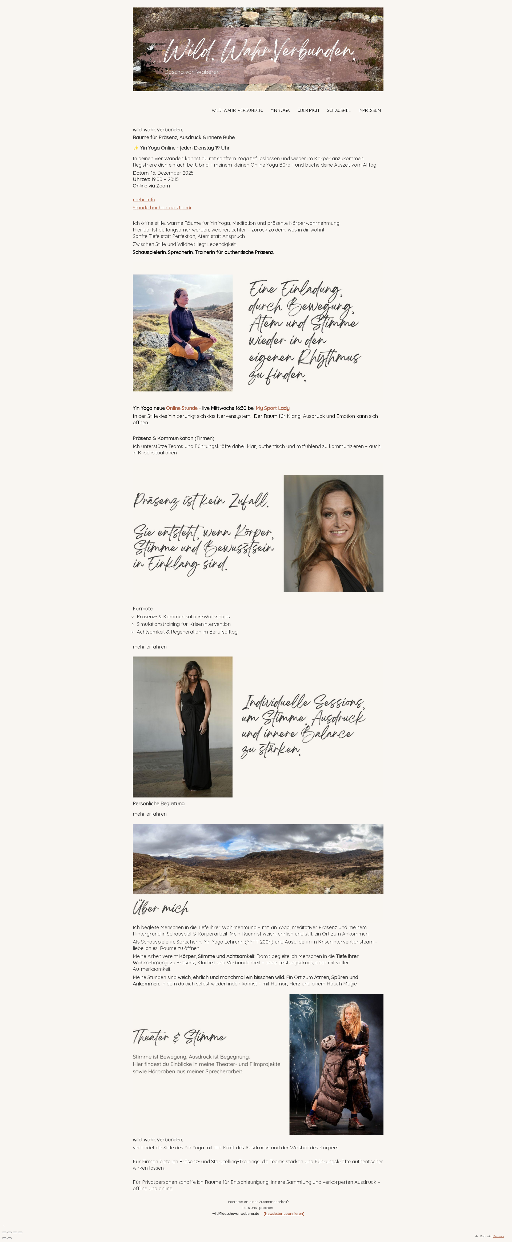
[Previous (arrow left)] (4, 1238)
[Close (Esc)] (4, 1232)
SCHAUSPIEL (339, 110)
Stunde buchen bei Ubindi (162, 207)
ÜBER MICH (308, 110)
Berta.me (498, 1236)
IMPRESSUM (370, 110)
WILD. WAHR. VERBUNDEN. (237, 110)
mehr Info (144, 199)
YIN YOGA (280, 110)
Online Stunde (182, 408)
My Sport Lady (273, 408)
